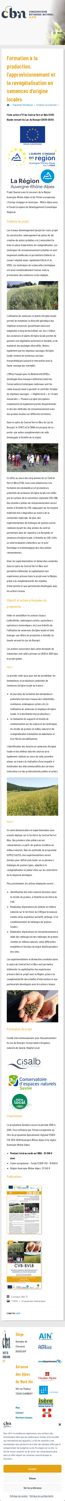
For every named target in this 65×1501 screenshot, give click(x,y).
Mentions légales (24, 1417)
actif (18, 1313)
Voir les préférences (33, 1487)
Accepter (32, 1468)
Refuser (32, 1478)
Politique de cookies (19, 1495)
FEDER (15, 1301)
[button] (60, 1424)
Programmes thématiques (34, 1301)
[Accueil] (8, 104)
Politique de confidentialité (41, 1495)
